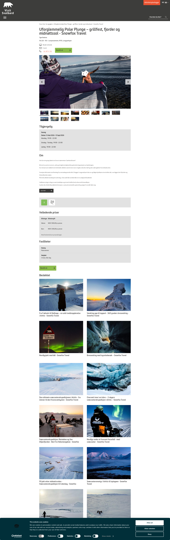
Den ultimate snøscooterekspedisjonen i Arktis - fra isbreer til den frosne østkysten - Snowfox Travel (60, 399)
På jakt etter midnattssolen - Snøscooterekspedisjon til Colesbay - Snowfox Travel (57, 483)
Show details (106, 536)
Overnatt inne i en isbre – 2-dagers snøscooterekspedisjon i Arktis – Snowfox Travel (106, 399)
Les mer (43, 190)
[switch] (60, 536)
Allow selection (149, 528)
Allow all (150, 523)
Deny (149, 534)
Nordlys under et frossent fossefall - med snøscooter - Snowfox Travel (103, 441)
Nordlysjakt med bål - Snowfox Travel (54, 356)
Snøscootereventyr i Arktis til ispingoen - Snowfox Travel (107, 483)
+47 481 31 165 (47, 51)
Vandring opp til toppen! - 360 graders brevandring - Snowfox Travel (108, 314)
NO (163, 2)
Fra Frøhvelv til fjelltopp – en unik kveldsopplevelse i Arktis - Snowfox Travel (59, 314)
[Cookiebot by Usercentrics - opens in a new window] (16, 536)
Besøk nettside (47, 45)
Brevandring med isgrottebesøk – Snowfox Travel (106, 356)
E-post (45, 48)
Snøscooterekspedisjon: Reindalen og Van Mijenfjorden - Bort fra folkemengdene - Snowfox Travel (59, 441)
